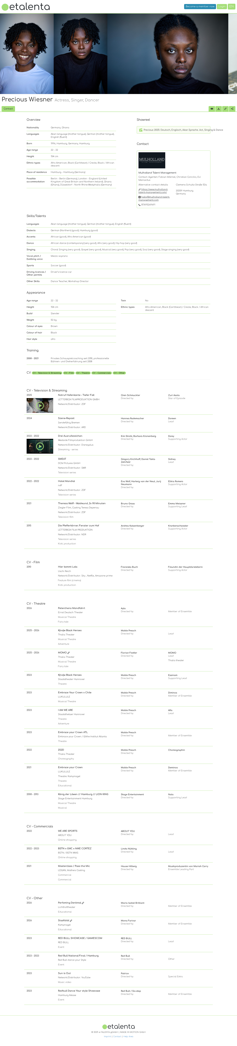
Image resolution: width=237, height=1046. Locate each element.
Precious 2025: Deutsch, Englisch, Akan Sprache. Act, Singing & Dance (177, 130)
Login (221, 6)
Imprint (107, 1036)
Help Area (128, 1036)
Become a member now (200, 6)
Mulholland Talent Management (157, 173)
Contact (117, 1036)
